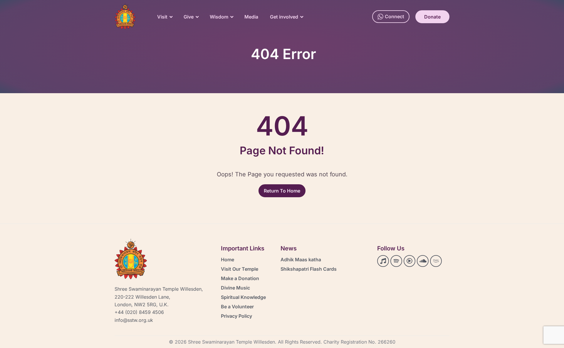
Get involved (284, 17)
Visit (162, 17)
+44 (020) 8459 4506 (139, 312)
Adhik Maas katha (301, 259)
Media (251, 17)
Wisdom (219, 17)
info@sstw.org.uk (134, 320)
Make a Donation (240, 278)
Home (227, 259)
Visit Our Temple (239, 269)
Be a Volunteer (237, 306)
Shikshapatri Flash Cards (309, 269)
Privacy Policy (236, 316)
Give (189, 17)
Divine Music (235, 288)
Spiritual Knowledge (243, 297)
